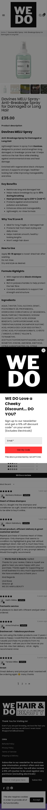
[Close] (43, 350)
